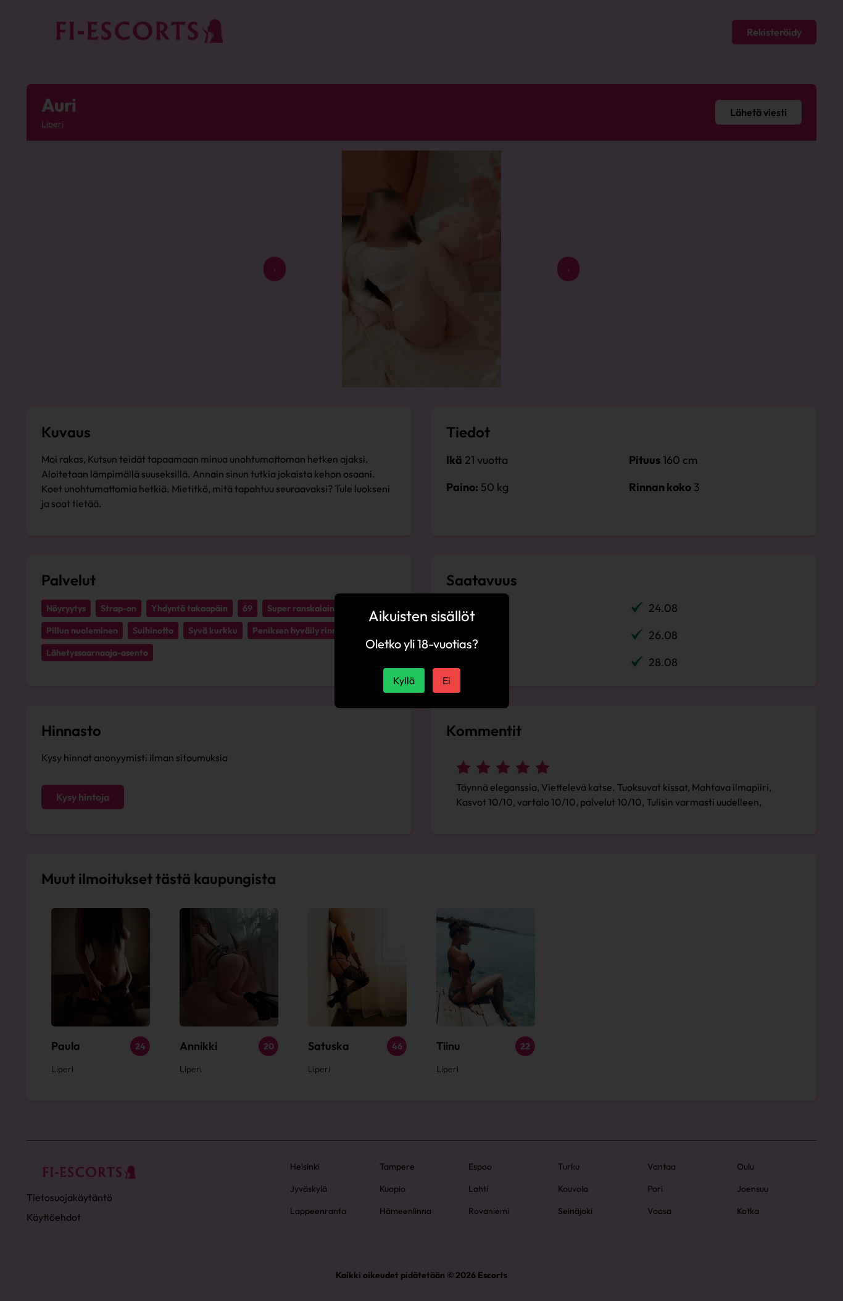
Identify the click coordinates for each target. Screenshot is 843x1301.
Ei (446, 680)
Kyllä (404, 680)
